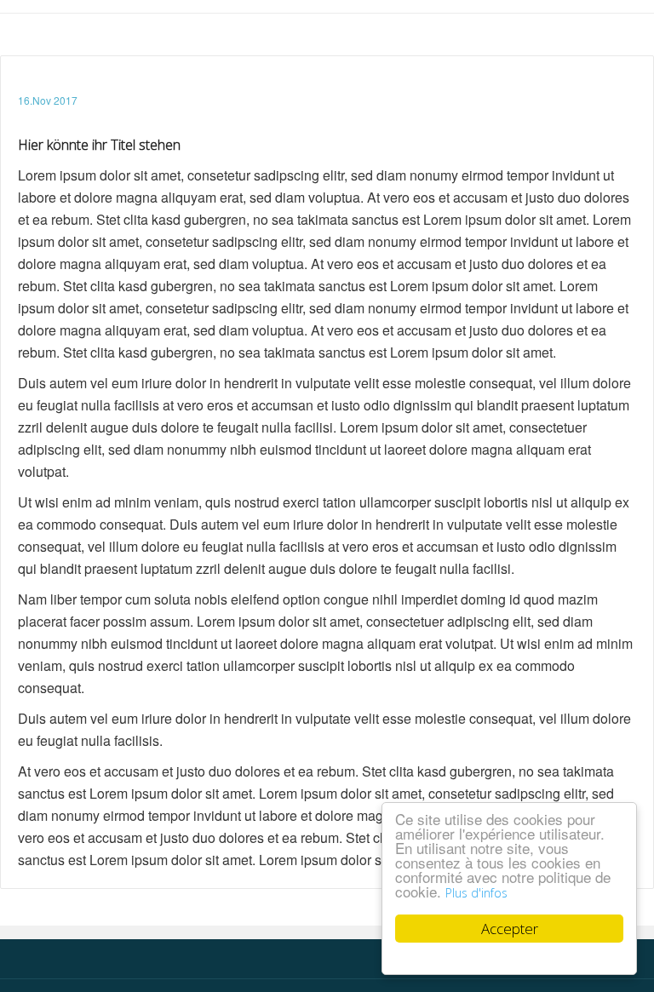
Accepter (509, 928)
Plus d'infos (476, 893)
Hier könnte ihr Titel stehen (99, 144)
